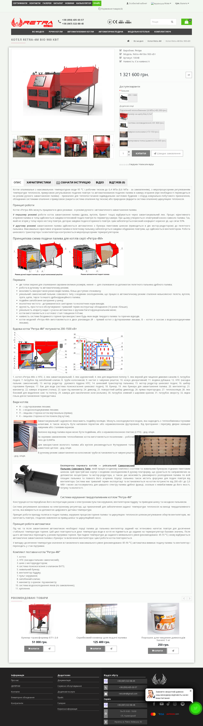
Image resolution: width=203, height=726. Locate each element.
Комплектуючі (162, 31)
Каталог (58, 3)
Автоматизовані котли (80, 31)
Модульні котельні (139, 31)
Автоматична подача (111, 31)
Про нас (15, 680)
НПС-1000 (132, 95)
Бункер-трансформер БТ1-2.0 (39, 637)
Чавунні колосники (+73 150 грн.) (143, 131)
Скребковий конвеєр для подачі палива (101, 637)
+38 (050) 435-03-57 (73, 19)
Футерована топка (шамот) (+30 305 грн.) (147, 140)
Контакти (34, 3)
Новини (69, 3)
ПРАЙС (96, 3)
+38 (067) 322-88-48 (126, 705)
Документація (64, 680)
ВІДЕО (100, 182)
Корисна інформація (67, 709)
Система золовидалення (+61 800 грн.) (146, 123)
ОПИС (17, 182)
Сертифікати (20, 3)
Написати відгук (146, 164)
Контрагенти (17, 703)
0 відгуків (133, 164)
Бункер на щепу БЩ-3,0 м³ (140, 114)
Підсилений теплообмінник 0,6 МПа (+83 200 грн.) (143, 110)
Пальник (125, 90)
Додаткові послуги (66, 691)
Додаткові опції (126, 106)
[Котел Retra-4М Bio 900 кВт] (63, 90)
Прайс (60, 697)
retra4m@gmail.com (128, 693)
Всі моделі (38, 31)
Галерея (47, 3)
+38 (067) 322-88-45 (73, 23)
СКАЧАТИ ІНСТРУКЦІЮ (75, 182)
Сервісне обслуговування (70, 686)
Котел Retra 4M (154, 41)
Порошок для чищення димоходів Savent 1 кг (163, 639)
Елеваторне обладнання (22, 697)
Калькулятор (83, 3)
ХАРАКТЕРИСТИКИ (39, 182)
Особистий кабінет (137, 3)
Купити (141, 153)
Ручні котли (56, 31)
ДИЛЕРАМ (15, 686)
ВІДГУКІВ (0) (117, 182)
